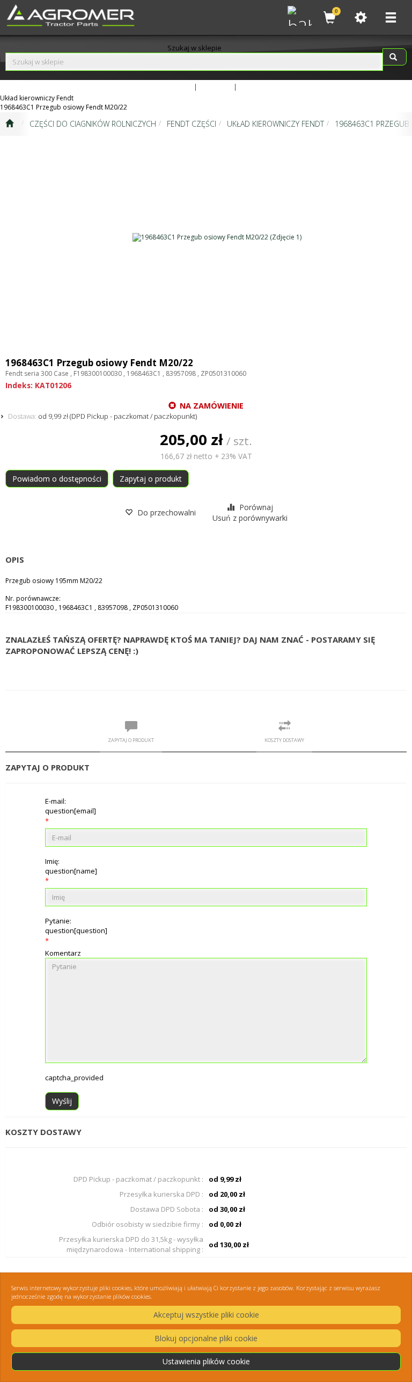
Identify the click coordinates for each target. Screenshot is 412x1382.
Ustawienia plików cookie (206, 1361)
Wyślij (62, 1101)
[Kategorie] (390, 17)
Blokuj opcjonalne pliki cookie (206, 1338)
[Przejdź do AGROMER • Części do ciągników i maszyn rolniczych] (9, 124)
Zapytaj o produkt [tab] (131, 740)
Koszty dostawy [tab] (284, 740)
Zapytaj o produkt (151, 479)
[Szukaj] (394, 57)
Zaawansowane (167, 86)
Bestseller (215, 86)
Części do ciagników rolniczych (93, 124)
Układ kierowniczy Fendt (275, 124)
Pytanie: (76, 925)
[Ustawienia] (360, 17)
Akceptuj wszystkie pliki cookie (206, 1315)
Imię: (71, 866)
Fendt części (191, 124)
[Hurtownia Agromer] (298, 14)
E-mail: (70, 806)
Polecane (254, 86)
